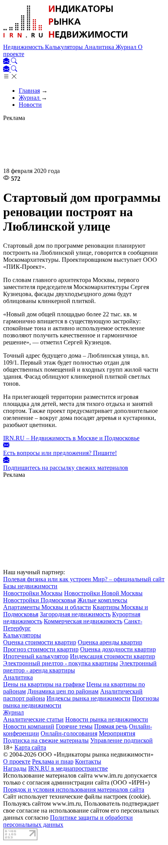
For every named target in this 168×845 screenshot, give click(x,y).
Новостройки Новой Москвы (103, 593)
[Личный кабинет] (7, 61)
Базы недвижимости (30, 586)
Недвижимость (24, 47)
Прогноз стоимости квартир (41, 649)
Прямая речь (110, 726)
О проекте (16, 761)
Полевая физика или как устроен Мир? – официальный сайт (83, 579)
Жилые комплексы (102, 600)
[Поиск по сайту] (14, 61)
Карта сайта (30, 747)
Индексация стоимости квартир (112, 656)
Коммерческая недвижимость (83, 621)
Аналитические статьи (33, 719)
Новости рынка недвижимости (106, 719)
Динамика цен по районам (62, 691)
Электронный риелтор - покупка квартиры (60, 663)
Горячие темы (74, 726)
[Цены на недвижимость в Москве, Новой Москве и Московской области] (65, 40)
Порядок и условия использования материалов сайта (73, 789)
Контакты (88, 761)
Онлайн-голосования (69, 733)
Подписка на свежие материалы (46, 740)
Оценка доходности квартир (118, 649)
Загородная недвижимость (75, 614)
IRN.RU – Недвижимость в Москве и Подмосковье (71, 438)
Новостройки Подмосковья (39, 600)
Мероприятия (117, 733)
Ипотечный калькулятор (35, 656)
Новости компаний (28, 726)
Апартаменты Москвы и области (47, 607)
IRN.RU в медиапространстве (68, 768)
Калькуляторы (64, 47)
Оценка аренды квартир (110, 642)
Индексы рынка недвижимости (88, 698)
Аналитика (100, 47)
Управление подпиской (121, 740)
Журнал (127, 47)
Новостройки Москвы (33, 593)
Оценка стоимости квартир (39, 642)
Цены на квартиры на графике (44, 684)
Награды (15, 768)
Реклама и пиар (52, 761)
